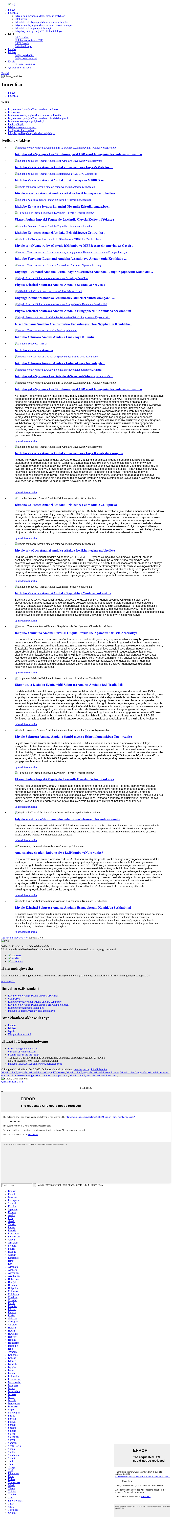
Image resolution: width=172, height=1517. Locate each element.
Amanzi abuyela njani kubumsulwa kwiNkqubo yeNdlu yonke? (59, 852)
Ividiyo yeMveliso (24, 55)
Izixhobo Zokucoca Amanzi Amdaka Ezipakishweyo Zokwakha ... (60, 232)
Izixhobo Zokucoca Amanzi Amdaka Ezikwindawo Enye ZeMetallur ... (64, 167)
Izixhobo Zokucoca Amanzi (34, 350)
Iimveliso (13, 12)
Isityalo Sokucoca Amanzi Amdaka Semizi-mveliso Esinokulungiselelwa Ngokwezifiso (73, 736)
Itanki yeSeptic (16, 124)
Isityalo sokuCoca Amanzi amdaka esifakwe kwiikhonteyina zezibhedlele (65, 193)
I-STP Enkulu (22, 43)
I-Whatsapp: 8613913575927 (23, 1054)
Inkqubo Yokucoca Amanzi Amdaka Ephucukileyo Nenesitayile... (60, 363)
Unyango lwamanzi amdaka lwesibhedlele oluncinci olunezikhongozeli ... (65, 298)
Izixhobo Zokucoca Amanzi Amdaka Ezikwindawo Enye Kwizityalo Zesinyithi (69, 453)
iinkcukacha (30, 441)
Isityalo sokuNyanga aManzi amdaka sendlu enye (92, 1072)
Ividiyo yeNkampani (26, 58)
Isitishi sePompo (23, 46)
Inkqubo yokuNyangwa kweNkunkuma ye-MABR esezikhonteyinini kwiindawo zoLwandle (78, 154)
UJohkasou (21, 19)
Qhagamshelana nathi (19, 67)
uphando (19, 441)
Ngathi (11, 61)
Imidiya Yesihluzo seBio (21, 130)
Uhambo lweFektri (25, 64)
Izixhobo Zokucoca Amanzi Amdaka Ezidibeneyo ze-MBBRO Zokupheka (66, 505)
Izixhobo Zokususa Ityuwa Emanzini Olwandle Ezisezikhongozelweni (62, 206)
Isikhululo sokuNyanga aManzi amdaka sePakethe (41, 22)
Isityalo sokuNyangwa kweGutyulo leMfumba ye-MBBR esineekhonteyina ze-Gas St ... (74, 245)
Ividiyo (12, 52)
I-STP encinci (22, 37)
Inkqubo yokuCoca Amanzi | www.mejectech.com (35, 1063)
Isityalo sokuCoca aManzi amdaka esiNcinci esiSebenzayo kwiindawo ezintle (67, 819)
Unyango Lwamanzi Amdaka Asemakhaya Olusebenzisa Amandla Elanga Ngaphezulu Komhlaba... (84, 271)
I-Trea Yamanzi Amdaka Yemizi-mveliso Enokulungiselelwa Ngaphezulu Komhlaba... (73, 324)
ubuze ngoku (8, 981)
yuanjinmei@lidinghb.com (22, 1051)
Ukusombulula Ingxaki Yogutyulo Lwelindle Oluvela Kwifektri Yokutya (64, 219)
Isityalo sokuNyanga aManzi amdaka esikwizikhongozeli (45, 25)
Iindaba (12, 49)
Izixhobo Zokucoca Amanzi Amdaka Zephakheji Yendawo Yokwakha (63, 593)
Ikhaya (11, 9)
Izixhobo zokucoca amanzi (22, 127)
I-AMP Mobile (99, 1069)
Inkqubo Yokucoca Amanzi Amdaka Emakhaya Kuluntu (54, 337)
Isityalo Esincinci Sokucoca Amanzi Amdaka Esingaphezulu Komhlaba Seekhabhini (73, 311)
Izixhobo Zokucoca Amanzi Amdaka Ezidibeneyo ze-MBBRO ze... (60, 180)
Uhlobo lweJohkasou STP (29, 40)
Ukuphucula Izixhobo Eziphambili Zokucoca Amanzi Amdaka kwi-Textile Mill (69, 684)
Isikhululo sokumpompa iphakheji (33, 28)
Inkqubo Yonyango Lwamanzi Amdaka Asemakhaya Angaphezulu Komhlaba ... (71, 258)
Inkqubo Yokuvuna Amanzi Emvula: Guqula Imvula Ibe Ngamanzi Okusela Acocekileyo (76, 633)
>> (26, 937)
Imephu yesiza (81, 1069)
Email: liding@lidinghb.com (23, 1048)
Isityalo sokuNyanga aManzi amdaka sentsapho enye (40, 1075)
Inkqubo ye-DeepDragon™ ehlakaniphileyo (38, 31)
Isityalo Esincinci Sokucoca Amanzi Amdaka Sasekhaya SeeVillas (60, 284)
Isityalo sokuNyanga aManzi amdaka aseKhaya (40, 16)
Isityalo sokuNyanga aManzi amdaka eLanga (93, 1075)
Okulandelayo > (16, 937)
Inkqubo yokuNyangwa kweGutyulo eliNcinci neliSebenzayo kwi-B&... (64, 376)
